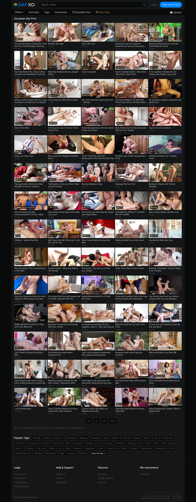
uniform (115, 438)
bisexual (77, 448)
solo (156, 438)
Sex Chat (104, 12)
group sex (58, 438)
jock (139, 443)
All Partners (145, 474)
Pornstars (34, 12)
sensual (71, 453)
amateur (89, 443)
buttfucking (71, 438)
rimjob (47, 438)
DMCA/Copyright (21, 486)
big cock (41, 448)
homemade (51, 453)
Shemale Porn (83, 12)
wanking (38, 453)
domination (33, 443)
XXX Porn (102, 482)
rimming (36, 438)
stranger (30, 448)
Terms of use (19, 474)
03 (97, 421)
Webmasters (61, 482)
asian (164, 443)
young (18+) (112, 448)
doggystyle (89, 448)
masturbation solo (23, 453)
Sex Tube (102, 474)
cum (99, 443)
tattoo (68, 443)
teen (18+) (20, 443)
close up (126, 438)
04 (104, 421)
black (155, 443)
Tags (46, 12)
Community (61, 12)
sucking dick (167, 438)
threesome (96, 438)
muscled (173, 443)
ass (60, 448)
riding (123, 448)
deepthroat (161, 448)
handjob (133, 448)
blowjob (137, 438)
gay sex (45, 443)
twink (61, 453)
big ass (147, 438)
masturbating (147, 448)
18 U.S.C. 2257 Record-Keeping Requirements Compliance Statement (155, 497)
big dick (19, 448)
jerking (130, 443)
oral (171, 448)
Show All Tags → (98, 453)
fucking (108, 443)
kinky (67, 448)
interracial (57, 443)
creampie (78, 443)
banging (83, 438)
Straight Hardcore (105, 478)
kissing (52, 448)
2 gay (100, 448)
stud (106, 438)
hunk (147, 443)
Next (113, 421)
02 (89, 421)
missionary (83, 453)
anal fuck (119, 443)
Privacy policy (20, 478)
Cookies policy (20, 482)
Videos (18, 12)
